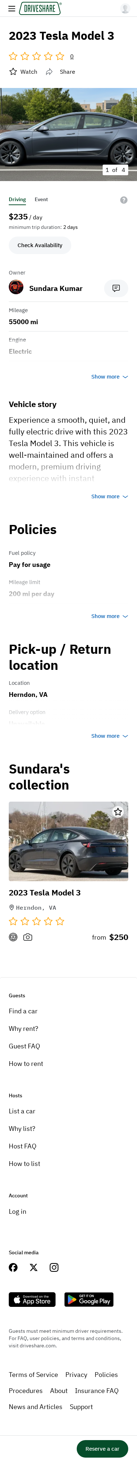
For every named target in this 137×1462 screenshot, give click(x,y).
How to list (24, 1163)
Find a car (23, 1011)
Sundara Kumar (56, 288)
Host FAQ (23, 1146)
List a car (22, 1111)
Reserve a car (102, 1448)
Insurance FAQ (97, 1390)
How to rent (26, 1063)
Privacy (76, 1374)
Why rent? (23, 1028)
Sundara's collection (39, 777)
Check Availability (40, 245)
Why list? (22, 1128)
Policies (106, 1374)
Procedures (26, 1390)
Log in (17, 1211)
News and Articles (35, 1406)
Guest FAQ (24, 1046)
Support (81, 1406)
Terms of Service (33, 1374)
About (59, 1390)
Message (116, 288)
